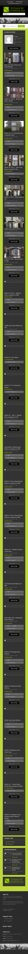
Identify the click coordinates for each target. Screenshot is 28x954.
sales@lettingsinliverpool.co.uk (15, 3)
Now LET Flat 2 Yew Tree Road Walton (12, 66)
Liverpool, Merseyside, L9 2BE (11, 262)
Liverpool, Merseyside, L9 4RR (11, 102)
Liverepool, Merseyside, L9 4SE (11, 136)
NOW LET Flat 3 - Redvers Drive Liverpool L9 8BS (12, 294)
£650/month (8, 389)
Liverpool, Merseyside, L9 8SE (10, 655)
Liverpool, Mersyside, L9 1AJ (10, 68)
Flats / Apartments (9, 844)
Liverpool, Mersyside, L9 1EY (10, 418)
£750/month (8, 139)
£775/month (8, 623)
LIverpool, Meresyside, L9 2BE (11, 450)
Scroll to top (14, 949)
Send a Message (14, 48)
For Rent (18, 78)
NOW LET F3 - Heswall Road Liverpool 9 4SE (13, 134)
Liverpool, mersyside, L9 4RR (10, 621)
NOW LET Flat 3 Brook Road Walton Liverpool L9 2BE (13, 516)
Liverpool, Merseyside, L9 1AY (10, 200)
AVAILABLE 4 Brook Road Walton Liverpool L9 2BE (12, 448)
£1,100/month (8, 359)
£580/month (8, 264)
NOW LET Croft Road (11, 357)
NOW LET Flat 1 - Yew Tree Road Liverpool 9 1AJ (13, 168)
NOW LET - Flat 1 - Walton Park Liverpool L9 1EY (13, 416)
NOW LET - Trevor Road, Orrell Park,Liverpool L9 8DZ (13, 785)
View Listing (14, 81)
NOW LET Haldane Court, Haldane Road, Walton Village (12, 816)
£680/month (8, 104)
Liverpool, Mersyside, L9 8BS (10, 587)
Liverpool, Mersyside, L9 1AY (10, 721)
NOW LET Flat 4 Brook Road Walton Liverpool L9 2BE (13, 482)
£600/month (8, 487)
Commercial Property (10, 841)
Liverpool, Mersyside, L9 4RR (10, 689)
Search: (4, 26)
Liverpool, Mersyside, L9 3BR (10, 553)
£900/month (8, 70)
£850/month (8, 555)
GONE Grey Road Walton (12, 720)
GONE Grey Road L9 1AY (12, 229)
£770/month (8, 171)
